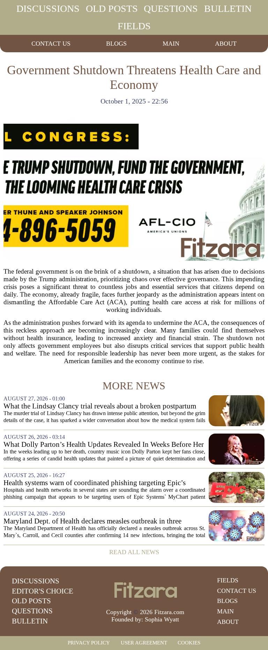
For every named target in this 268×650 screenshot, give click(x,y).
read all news (134, 552)
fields (134, 26)
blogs (116, 43)
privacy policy (89, 642)
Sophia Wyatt (162, 619)
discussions (48, 8)
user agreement (144, 642)
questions (171, 8)
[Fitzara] (145, 590)
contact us (50, 43)
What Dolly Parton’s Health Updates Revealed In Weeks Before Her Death (103, 444)
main (171, 43)
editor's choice (42, 591)
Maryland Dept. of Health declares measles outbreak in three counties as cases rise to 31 (92, 521)
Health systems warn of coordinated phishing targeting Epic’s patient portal (94, 483)
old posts (112, 8)
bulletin (228, 8)
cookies (189, 642)
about (226, 43)
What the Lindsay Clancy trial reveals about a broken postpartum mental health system (99, 406)
